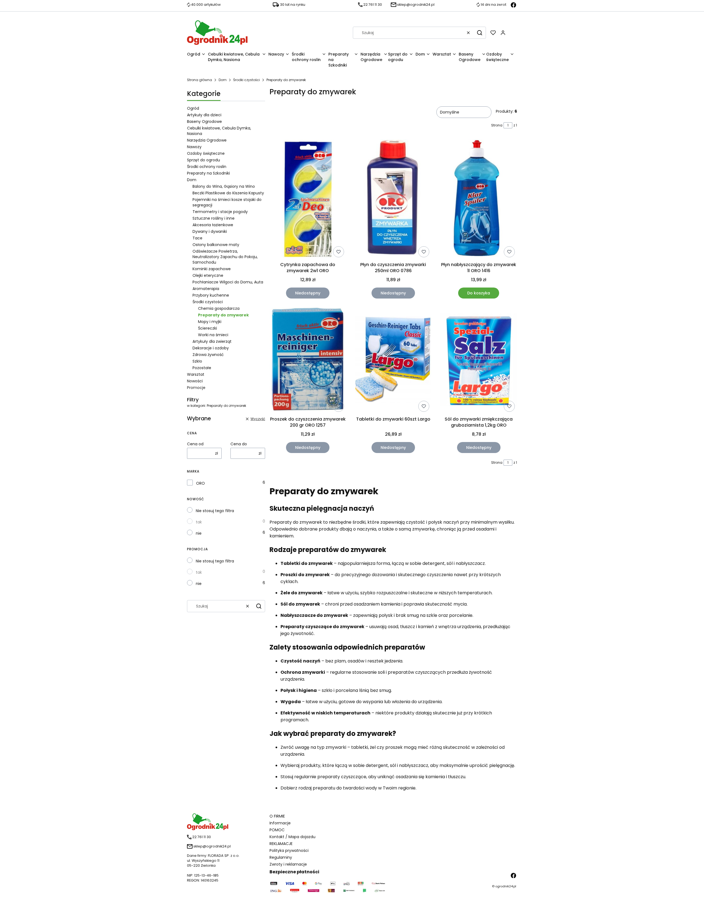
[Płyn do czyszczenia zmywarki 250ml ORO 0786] (393, 199)
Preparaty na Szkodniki (208, 173)
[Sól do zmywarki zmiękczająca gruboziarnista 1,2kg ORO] (478, 360)
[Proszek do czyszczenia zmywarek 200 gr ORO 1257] (308, 360)
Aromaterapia (206, 288)
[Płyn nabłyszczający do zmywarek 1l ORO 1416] (478, 199)
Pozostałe (202, 368)
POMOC (277, 830)
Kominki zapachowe (212, 269)
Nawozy (194, 147)
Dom (223, 80)
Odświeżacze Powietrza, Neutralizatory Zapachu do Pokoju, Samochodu (225, 256)
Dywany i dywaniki (210, 231)
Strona (496, 125)
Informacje (280, 823)
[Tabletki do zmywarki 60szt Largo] (393, 360)
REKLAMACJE (281, 843)
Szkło (197, 361)
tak (199, 522)
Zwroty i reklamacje (288, 864)
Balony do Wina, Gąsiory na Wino (224, 186)
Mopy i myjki (209, 321)
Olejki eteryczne (208, 275)
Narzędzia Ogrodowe (207, 140)
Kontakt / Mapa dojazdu (292, 837)
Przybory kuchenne (211, 295)
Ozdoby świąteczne (206, 153)
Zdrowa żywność (208, 354)
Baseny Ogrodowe (204, 121)
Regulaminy (281, 857)
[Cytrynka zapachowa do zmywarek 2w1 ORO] (308, 199)
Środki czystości (246, 80)
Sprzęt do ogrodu (203, 160)
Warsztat (195, 374)
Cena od (195, 444)
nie (199, 533)
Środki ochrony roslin (206, 166)
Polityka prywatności (289, 850)
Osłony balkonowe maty (216, 244)
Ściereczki (207, 328)
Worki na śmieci (213, 335)
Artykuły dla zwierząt (212, 341)
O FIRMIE (277, 816)
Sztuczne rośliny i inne (214, 218)
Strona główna (199, 80)
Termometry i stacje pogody (220, 211)
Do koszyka (478, 293)
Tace (197, 238)
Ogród (193, 108)
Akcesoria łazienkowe (213, 225)
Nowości (195, 381)
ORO (200, 483)
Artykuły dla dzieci (204, 115)
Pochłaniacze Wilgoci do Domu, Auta (228, 282)
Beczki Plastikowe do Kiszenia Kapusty (228, 193)
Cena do (238, 444)
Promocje (196, 387)
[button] (480, 32)
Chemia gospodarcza (219, 308)
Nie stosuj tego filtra (215, 510)
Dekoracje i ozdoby (211, 348)
